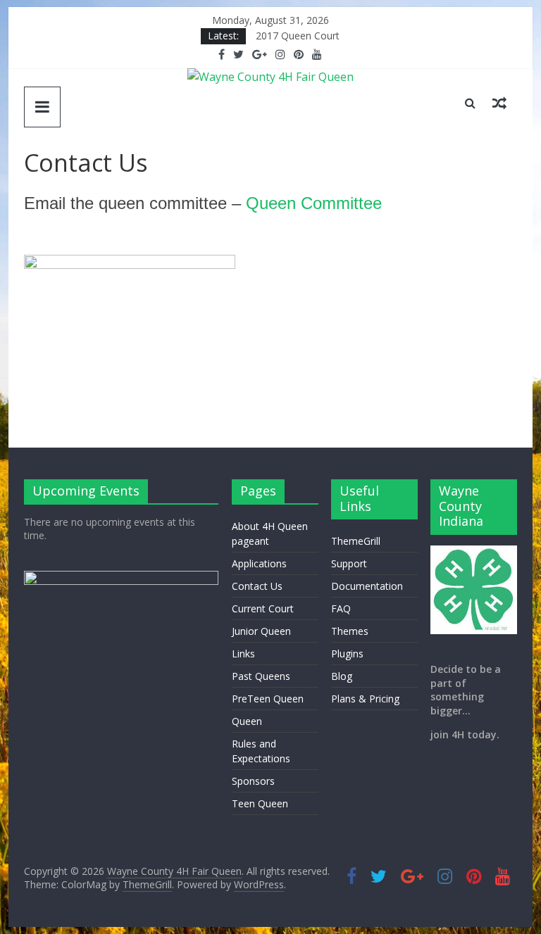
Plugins (347, 653)
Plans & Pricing (365, 698)
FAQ (341, 608)
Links (243, 653)
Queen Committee (314, 203)
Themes (349, 631)
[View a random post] (499, 103)
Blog (341, 676)
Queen (247, 721)
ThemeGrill (355, 541)
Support (349, 563)
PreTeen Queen (268, 698)
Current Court (263, 608)
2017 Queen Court (298, 35)
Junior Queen (261, 631)
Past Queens (261, 676)
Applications (259, 563)
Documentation (367, 586)
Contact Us (257, 586)
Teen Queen (260, 803)
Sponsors (253, 781)
